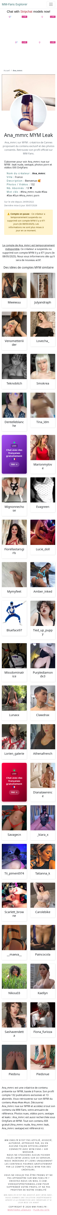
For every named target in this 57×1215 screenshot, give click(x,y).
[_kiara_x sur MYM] (42, 818)
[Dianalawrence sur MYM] (42, 775)
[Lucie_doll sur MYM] (42, 532)
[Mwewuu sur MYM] (14, 285)
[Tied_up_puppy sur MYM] (42, 613)
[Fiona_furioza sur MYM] (42, 1015)
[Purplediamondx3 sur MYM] (42, 655)
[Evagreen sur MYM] (42, 490)
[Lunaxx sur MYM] (14, 698)
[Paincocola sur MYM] (42, 937)
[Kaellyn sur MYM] (42, 976)
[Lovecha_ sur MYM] (42, 324)
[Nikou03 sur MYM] (14, 976)
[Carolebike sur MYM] (42, 895)
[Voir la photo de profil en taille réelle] (29, 121)
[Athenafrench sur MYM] (42, 736)
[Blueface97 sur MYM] (14, 613)
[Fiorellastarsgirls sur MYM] (14, 532)
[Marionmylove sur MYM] (42, 447)
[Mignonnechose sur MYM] (14, 490)
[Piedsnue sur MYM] (42, 1057)
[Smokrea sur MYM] (42, 366)
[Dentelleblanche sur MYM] (14, 405)
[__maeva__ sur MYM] (14, 937)
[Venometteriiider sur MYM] (14, 324)
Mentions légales (19, 1209)
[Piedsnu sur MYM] (14, 1057)
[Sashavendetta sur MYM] (14, 1015)
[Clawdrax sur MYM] (42, 698)
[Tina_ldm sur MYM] (42, 405)
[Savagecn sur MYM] (14, 818)
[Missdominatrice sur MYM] (14, 655)
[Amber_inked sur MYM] (42, 574)
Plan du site (41, 1209)
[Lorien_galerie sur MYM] (14, 736)
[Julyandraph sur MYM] (42, 285)
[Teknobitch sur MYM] (14, 366)
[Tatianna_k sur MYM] (42, 856)
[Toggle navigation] (51, 4)
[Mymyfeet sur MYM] (14, 574)
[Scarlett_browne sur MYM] (14, 895)
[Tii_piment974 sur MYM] (14, 856)
